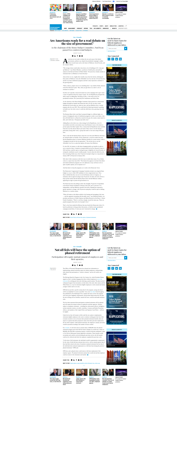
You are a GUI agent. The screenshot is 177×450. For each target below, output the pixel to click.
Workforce (106, 28)
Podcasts (95, 26)
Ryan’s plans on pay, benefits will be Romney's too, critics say (85, 363)
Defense (86, 28)
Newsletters (113, 26)
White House (57, 30)
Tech (91, 28)
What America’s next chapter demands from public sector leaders (115, 133)
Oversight (79, 28)
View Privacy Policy (111, 51)
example (67, 327)
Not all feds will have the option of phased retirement (83, 217)
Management (71, 28)
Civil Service (65, 30)
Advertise (121, 26)
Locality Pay (79, 30)
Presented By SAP (111, 136)
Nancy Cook (55, 59)
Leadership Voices (122, 28)
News (65, 28)
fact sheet (93, 291)
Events (101, 26)
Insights (114, 28)
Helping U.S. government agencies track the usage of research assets (114, 150)
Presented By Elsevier (112, 153)
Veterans (85, 30)
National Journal (55, 60)
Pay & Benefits (97, 28)
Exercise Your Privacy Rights (122, 1)
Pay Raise (72, 30)
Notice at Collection (96, 1)
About (106, 26)
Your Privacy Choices (106, 1)
